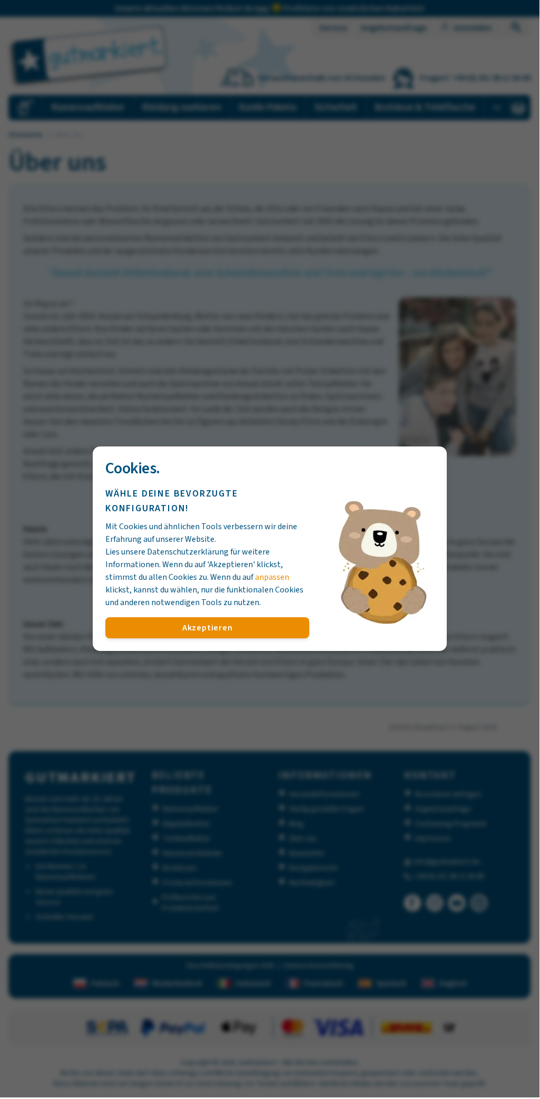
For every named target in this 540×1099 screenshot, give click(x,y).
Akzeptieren (207, 628)
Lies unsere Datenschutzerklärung (167, 552)
